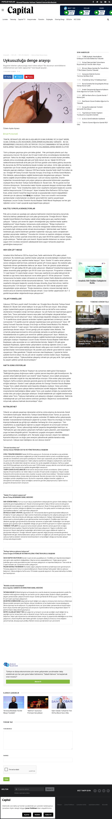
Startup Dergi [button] (59, 19)
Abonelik (105, 804)
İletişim (59, 804)
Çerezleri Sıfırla (81, 804)
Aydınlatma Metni (94, 804)
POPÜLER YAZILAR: (8, 2)
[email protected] (10, 134)
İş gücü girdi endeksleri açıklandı (93, 119)
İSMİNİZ (6, 755)
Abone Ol (38, 681)
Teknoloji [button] (13, 19)
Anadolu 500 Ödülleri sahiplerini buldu (92, 282)
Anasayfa (6, 55)
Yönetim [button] (41, 19)
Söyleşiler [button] (49, 19)
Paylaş (8, 77)
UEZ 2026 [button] (77, 19)
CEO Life (13, 55)
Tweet (19, 77)
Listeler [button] (5, 19)
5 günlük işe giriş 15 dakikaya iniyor (94, 80)
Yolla (6, 779)
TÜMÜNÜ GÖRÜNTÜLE (99, 302)
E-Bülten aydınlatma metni (22, 793)
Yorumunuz (7, 729)
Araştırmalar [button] (31, 19)
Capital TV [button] (21, 19)
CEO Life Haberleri (23, 55)
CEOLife (69, 19)
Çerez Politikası (69, 804)
